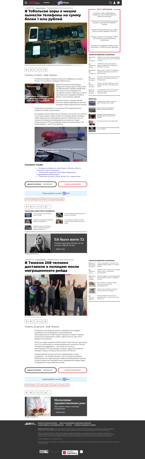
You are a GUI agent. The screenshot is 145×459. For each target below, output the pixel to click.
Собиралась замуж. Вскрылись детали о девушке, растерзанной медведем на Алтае (107, 65)
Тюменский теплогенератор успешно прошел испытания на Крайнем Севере (104, 22)
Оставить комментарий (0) (72, 184)
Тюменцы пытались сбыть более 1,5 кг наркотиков (59, 176)
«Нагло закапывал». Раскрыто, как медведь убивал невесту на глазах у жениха (108, 264)
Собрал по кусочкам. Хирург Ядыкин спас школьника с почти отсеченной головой (108, 58)
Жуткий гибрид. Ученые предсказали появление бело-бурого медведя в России (108, 277)
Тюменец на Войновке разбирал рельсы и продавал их (43, 220)
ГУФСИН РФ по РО (78, 65)
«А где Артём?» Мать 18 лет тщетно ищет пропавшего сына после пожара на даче (108, 91)
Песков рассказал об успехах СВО (107, 121)
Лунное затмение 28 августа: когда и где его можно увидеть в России (104, 30)
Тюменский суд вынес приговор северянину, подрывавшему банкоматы (56, 173)
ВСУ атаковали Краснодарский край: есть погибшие (108, 128)
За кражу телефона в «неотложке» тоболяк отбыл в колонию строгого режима (59, 169)
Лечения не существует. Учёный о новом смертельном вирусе (107, 289)
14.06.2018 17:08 (29, 8)
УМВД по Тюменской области (34, 317)
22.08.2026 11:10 (29, 259)
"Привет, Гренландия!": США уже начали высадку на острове (106, 102)
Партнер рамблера (55, 451)
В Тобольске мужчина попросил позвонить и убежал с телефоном (60, 150)
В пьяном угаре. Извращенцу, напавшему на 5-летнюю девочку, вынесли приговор (104, 14)
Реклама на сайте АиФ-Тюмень (47, 423)
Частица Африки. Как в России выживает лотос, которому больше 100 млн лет (108, 297)
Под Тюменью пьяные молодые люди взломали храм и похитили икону (74, 221)
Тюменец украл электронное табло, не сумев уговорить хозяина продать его (42, 227)
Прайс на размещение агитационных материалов (75, 423)
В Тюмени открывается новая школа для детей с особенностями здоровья (104, 46)
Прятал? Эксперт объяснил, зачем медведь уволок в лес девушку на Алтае (107, 84)
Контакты (69, 425)
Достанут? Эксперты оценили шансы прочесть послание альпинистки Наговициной (108, 78)
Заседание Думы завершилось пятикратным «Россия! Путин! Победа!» (106, 116)
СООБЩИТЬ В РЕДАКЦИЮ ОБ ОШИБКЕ (85, 425)
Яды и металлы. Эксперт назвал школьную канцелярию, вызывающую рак (107, 284)
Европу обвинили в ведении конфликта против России (105, 108)
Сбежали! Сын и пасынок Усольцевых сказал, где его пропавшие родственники (108, 271)
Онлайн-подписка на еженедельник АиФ (51, 425)
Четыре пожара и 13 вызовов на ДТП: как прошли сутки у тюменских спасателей (104, 38)
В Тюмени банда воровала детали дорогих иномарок (74, 214)
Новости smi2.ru (31, 254)
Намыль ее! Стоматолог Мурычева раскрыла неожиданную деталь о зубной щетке (107, 71)
